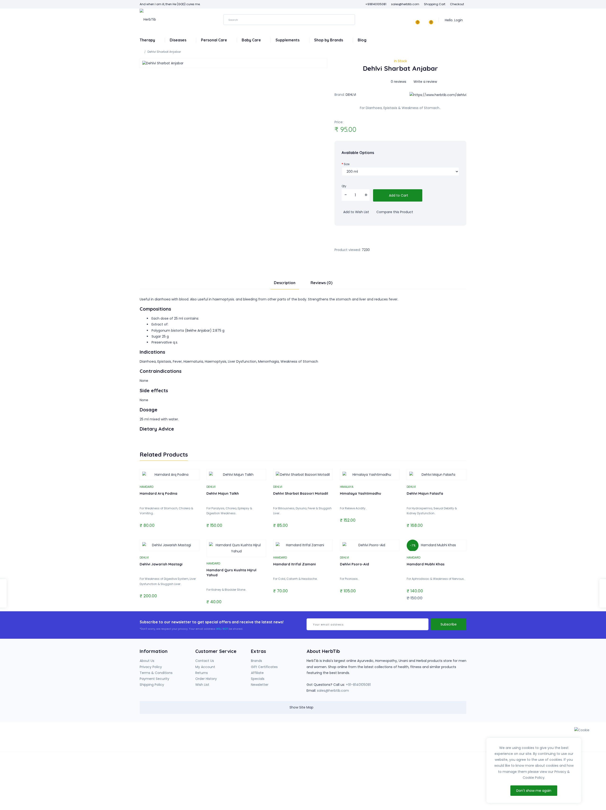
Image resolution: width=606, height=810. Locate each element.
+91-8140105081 (358, 684)
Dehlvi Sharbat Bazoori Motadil (300, 493)
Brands (256, 660)
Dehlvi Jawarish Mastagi (161, 564)
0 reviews (398, 81)
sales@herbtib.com (333, 690)
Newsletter (259, 684)
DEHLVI (351, 94)
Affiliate (257, 672)
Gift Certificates (264, 667)
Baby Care (252, 40)
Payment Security (154, 678)
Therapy (148, 40)
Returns (201, 672)
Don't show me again (533, 790)
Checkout (457, 4)
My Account (205, 667)
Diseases (178, 40)
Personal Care (214, 40)
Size (346, 164)
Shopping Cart (434, 4)
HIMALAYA (346, 487)
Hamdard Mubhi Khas (426, 564)
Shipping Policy (152, 684)
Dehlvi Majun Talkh (222, 493)
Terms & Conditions (156, 672)
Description (284, 282)
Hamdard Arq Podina (158, 493)
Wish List (202, 684)
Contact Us (204, 660)
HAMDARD (146, 487)
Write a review (425, 81)
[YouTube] (376, 738)
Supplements (288, 40)
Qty (344, 186)
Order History (206, 678)
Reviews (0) (321, 282)
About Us (147, 660)
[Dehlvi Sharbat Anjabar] (233, 63)
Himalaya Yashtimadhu (360, 493)
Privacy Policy (151, 667)
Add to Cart (398, 195)
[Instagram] (386, 738)
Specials (257, 678)
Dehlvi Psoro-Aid (354, 564)
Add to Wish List (355, 212)
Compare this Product (394, 212)
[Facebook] (366, 738)
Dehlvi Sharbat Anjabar (164, 52)
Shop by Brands (329, 40)
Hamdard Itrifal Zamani (294, 564)
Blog (362, 40)
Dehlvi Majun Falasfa (425, 493)
